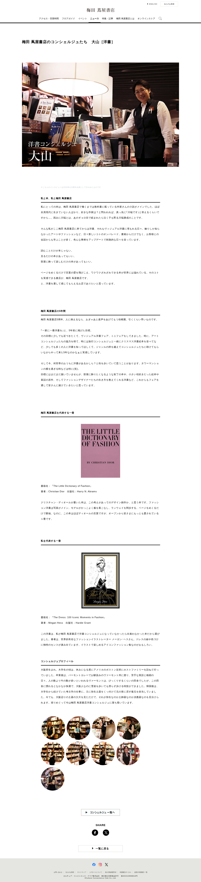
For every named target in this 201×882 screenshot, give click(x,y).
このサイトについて (95, 872)
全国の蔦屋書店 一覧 (140, 872)
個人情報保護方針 (110, 872)
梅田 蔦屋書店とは (125, 18)
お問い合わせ (58, 872)
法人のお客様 (169, 4)
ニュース (94, 18)
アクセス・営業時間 (49, 18)
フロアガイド (68, 18)
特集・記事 (107, 18)
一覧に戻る (102, 848)
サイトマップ (81, 872)
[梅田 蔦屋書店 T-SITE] (100, 10)
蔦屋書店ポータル (125, 872)
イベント (82, 18)
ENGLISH (153, 4)
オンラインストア (146, 18)
